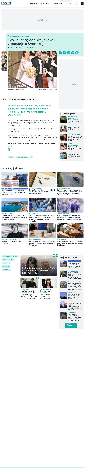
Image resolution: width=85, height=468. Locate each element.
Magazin (34, 3)
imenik (62, 0)
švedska (11, 157)
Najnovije (57, 3)
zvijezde (6, 266)
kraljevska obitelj (22, 157)
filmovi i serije (8, 259)
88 (31, 157)
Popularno (45, 3)
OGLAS (42, 19)
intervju (6, 270)
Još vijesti (69, 325)
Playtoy (69, 0)
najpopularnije (68, 257)
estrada (6, 263)
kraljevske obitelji (10, 256)
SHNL (70, 3)
